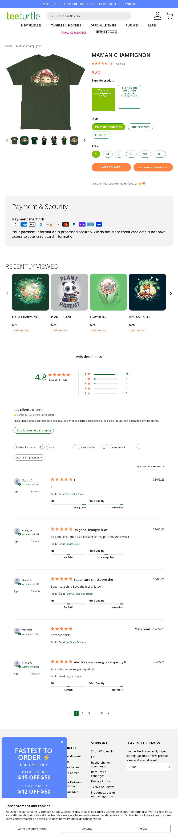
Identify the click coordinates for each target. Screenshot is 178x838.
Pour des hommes (108, 127)
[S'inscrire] (169, 767)
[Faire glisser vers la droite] (84, 140)
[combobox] (89, 16)
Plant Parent (61, 317)
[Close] (62, 742)
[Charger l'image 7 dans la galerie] (74, 140)
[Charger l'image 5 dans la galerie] (54, 140)
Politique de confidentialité (84, 819)
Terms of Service (103, 787)
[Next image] (45, 292)
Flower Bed (98, 317)
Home (9, 46)
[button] (66, 27)
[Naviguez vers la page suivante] (108, 713)
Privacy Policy (100, 781)
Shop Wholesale (102, 751)
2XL (145, 154)
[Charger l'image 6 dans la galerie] (64, 140)
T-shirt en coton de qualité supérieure (129, 92)
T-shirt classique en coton (103, 93)
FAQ (94, 757)
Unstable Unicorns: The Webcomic (69, 784)
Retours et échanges (98, 774)
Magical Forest (140, 317)
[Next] (171, 293)
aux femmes (140, 127)
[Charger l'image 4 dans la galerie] (44, 140)
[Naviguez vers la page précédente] (70, 713)
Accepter (88, 829)
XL (131, 154)
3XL (159, 154)
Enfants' (101, 135)
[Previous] (7, 293)
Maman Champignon (29, 46)
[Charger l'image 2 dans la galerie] (24, 140)
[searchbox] (26, 447)
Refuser (144, 829)
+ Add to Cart (20, 330)
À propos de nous (68, 756)
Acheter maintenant (153, 167)
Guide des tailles (67, 767)
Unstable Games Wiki (67, 775)
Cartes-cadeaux (67, 792)
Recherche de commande (100, 764)
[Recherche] (51, 15)
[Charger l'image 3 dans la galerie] (34, 140)
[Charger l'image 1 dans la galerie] (14, 140)
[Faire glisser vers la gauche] (7, 140)
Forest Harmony (24, 317)
